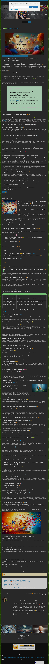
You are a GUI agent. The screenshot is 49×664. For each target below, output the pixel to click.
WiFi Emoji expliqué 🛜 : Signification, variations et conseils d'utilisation (35, 594)
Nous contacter (27, 657)
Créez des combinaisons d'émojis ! (13, 1)
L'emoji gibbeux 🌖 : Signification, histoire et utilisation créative (23, 635)
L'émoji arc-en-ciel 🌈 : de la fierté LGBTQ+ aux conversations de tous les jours (18, 581)
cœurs (32, 373)
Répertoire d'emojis (23, 1)
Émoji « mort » (7, 585)
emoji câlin (33, 253)
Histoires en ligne (32, 1)
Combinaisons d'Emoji (14, 100)
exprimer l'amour (27, 557)
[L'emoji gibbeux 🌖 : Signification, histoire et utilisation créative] (24, 625)
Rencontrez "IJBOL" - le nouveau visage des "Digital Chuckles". (13, 594)
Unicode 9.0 (5, 120)
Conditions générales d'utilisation (18, 657)
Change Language (33, 7)
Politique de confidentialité (7, 4)
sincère (25, 104)
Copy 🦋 (4, 192)
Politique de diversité (40, 657)
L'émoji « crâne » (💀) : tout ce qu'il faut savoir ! (12, 584)
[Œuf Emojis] (40, 625)
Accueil (3, 1)
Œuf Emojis (36, 634)
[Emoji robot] (8, 625)
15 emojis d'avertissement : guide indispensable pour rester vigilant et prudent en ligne (20, 587)
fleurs (27, 237)
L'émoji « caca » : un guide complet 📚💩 (11, 583)
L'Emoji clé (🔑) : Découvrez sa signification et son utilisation (15, 580)
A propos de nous (33, 657)
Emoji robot (5, 634)
